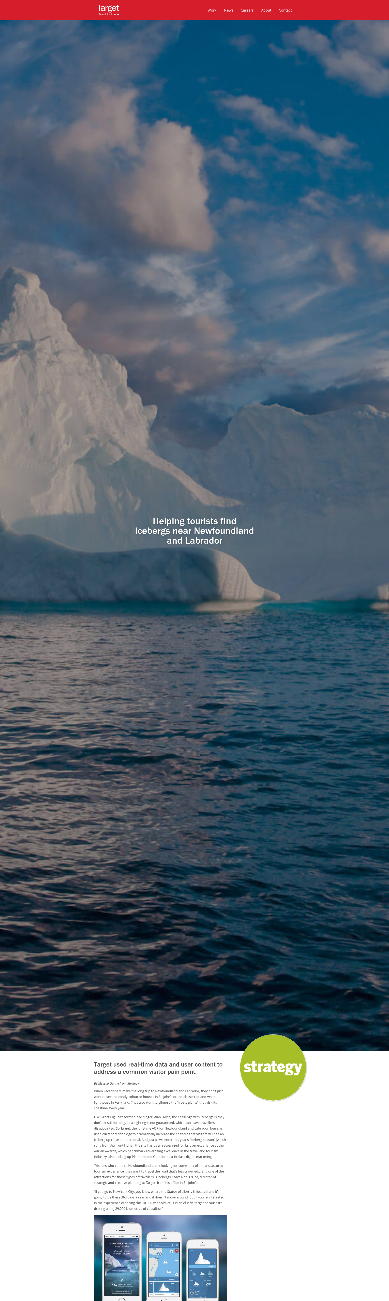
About (266, 10)
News (228, 10)
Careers (247, 10)
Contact (285, 10)
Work (211, 10)
